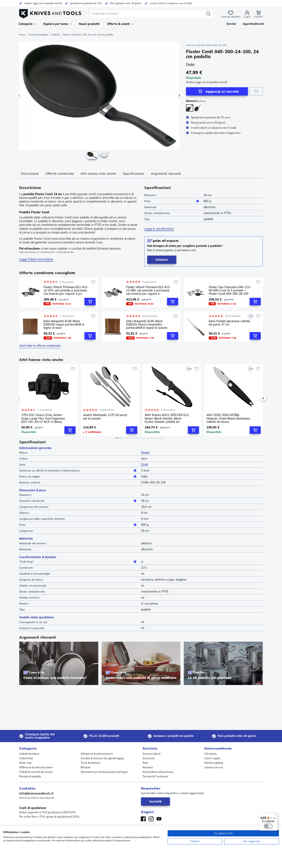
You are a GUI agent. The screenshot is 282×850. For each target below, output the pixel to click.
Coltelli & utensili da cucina (36, 771)
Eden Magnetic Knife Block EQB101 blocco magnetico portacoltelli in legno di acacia (146, 324)
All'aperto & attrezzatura (97, 753)
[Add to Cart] (90, 301)
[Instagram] (151, 819)
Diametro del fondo (32, 500)
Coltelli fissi (26, 758)
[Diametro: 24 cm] (189, 108)
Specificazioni (133, 173)
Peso (147, 201)
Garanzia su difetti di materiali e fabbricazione (49, 470)
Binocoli (85, 767)
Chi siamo (210, 753)
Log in (247, 16)
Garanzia (149, 758)
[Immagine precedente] (19, 95)
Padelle (55, 34)
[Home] (50, 12)
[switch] (268, 826)
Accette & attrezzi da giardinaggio (102, 758)
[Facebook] (143, 819)
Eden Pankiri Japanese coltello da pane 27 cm (229, 322)
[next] (256, 398)
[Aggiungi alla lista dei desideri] (256, 91)
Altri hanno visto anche (98, 173)
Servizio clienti (152, 753)
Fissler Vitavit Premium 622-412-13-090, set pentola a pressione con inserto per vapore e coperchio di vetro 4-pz (148, 290)
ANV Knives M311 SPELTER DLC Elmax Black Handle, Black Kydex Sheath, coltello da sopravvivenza (167, 418)
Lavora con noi (213, 767)
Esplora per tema (55, 24)
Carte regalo (212, 758)
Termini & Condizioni (155, 776)
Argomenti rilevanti (166, 173)
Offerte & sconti (118, 24)
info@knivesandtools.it (36, 793)
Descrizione (30, 173)
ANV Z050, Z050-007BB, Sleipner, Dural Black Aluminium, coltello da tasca (228, 418)
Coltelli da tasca (29, 753)
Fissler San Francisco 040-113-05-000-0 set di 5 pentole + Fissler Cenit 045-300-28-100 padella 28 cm (230, 290)
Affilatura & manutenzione (36, 767)
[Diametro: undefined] (197, 108)
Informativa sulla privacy (158, 771)
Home (22, 34)
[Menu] (275, 815)
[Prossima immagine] (179, 95)
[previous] (25, 398)
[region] (99, 101)
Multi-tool (25, 762)
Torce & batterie (91, 762)
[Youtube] (159, 819)
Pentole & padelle (38, 34)
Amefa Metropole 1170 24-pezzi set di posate (105, 416)
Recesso (148, 767)
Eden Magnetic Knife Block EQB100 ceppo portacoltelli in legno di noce (64, 324)
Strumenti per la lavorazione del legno (104, 771)
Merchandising (213, 762)
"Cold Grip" (26, 561)
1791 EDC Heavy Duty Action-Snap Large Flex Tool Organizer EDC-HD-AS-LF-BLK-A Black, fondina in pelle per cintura (43, 418)
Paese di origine (29, 476)
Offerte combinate (59, 173)
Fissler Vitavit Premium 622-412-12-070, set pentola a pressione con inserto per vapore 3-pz (66, 290)
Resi (145, 762)
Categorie (25, 24)
